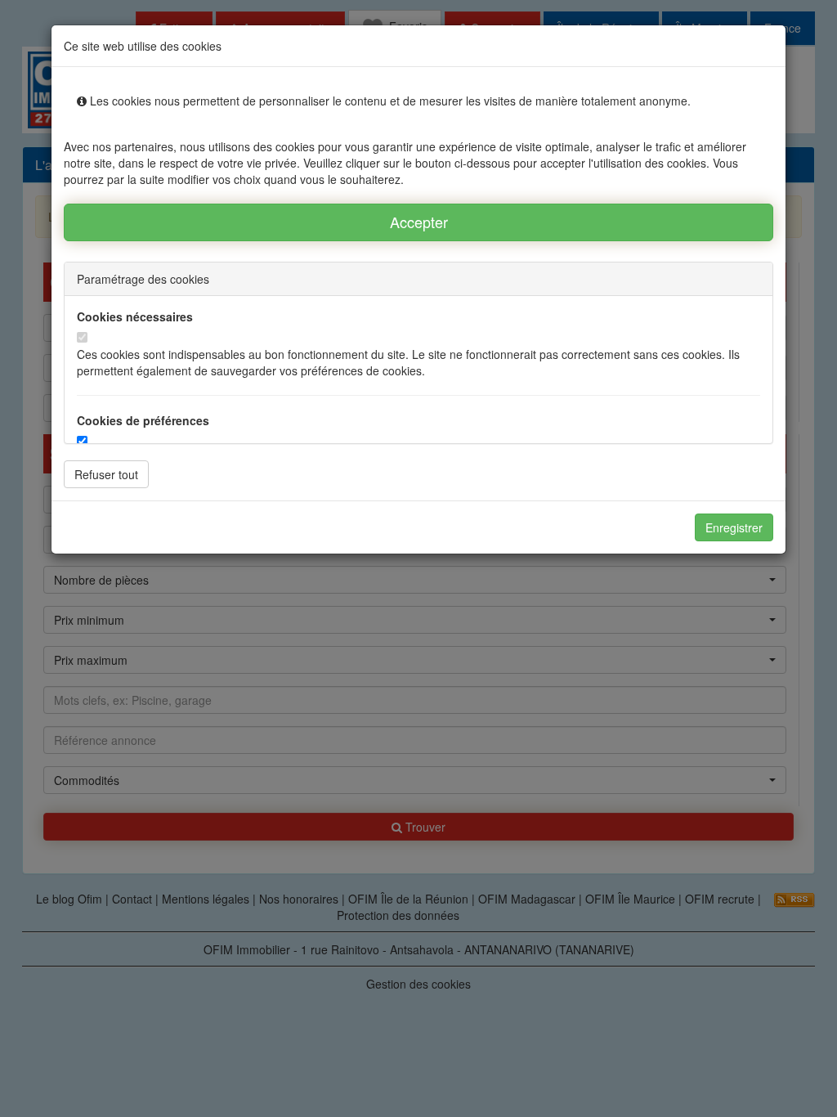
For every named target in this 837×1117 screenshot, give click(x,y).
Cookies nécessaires (135, 316)
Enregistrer (734, 527)
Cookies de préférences (143, 420)
